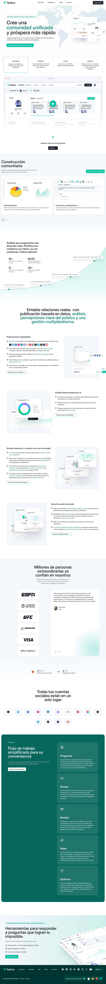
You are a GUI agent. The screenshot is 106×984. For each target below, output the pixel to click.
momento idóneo (41, 354)
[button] (98, 969)
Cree (10, 453)
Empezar (52, 148)
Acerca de (21, 969)
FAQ (39, 969)
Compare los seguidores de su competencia (67, 527)
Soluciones (41, 2)
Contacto (69, 2)
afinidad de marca (38, 477)
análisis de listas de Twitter (73, 529)
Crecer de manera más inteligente (17, 482)
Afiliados (31, 969)
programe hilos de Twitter (45, 348)
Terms (22, 978)
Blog (46, 969)
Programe (12, 341)
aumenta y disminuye (15, 475)
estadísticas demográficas (17, 470)
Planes (61, 2)
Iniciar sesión (98, 2)
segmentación (46, 460)
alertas (70, 514)
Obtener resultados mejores (60, 534)
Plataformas (51, 2)
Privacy (27, 978)
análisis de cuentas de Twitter (33, 468)
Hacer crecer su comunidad (95, 171)
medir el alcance (66, 518)
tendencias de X (16, 362)
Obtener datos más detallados (65, 415)
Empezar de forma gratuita (15, 372)
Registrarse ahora (12, 956)
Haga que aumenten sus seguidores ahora (20, 45)
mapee (42, 453)
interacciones (71, 410)
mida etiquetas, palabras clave (77, 508)
